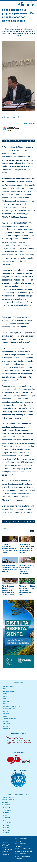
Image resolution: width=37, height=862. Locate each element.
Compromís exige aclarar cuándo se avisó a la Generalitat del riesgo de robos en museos (9, 548)
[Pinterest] (33, 141)
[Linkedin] (27, 141)
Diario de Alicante (29, 123)
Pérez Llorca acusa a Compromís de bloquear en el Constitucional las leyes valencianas (9, 590)
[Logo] (26, 4)
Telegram (7, 817)
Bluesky (7, 828)
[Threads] (3, 833)
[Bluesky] (24, 141)
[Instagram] (9, 141)
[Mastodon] (21, 141)
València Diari (6, 802)
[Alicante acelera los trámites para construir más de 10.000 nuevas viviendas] (10, 560)
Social (32, 531)
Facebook (7, 807)
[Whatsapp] (6, 141)
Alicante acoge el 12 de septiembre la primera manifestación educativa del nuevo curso (27, 590)
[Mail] (3, 815)
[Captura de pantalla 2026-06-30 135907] (18, 634)
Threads (7, 833)
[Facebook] (12, 141)
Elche (4, 528)
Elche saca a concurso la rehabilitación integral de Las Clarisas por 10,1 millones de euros (26, 569)
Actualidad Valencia (8, 797)
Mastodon (7, 830)
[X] (15, 141)
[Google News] (3, 141)
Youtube (7, 825)
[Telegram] (18, 141)
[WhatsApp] (3, 823)
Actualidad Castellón (8, 799)
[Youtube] (3, 825)
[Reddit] (30, 141)
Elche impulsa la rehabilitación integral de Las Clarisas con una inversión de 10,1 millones (26, 548)
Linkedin (7, 812)
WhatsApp (8, 822)
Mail (6, 815)
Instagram (8, 810)
